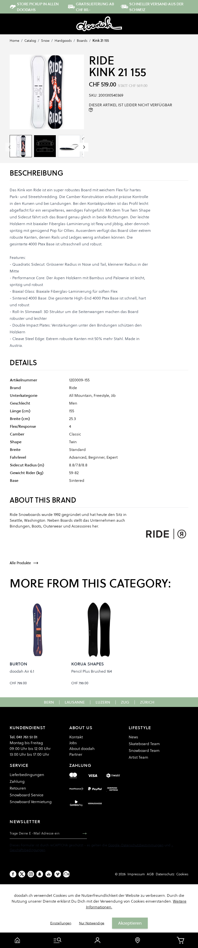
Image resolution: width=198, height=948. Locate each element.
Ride (101, 60)
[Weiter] (84, 147)
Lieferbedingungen (27, 774)
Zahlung (17, 781)
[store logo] (99, 24)
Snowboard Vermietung (31, 801)
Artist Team (138, 757)
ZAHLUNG (80, 765)
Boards (82, 40)
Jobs (73, 742)
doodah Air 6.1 (22, 671)
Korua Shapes (87, 664)
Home (14, 40)
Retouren (18, 788)
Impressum (136, 874)
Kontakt (76, 737)
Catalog (30, 40)
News (133, 737)
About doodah (82, 748)
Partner (75, 754)
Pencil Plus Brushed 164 (91, 671)
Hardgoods (63, 40)
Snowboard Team (144, 750)
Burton (18, 664)
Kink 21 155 (100, 40)
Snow (45, 40)
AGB (150, 874)
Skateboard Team (144, 743)
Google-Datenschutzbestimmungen (135, 845)
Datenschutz (165, 874)
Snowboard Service (26, 795)
